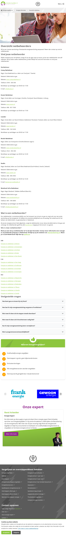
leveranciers (28, 225)
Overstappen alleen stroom (9, 494)
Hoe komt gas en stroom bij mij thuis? (14, 301)
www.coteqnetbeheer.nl (13, 79)
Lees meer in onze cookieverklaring (28, 528)
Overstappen (5, 479)
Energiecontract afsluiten (35, 473)
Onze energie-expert (8, 515)
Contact (4, 518)
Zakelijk (4, 476)
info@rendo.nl (9, 157)
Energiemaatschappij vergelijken (11, 482)
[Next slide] (60, 394)
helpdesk (17, 509)
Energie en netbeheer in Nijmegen (11, 281)
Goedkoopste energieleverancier (11, 488)
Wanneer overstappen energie (10, 497)
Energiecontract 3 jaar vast (35, 479)
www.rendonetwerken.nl (13, 148)
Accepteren (6, 532)
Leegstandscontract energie (36, 494)
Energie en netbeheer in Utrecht (10, 290)
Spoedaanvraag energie (34, 491)
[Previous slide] (5, 394)
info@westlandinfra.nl (11, 207)
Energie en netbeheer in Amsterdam (11, 247)
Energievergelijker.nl (20, 421)
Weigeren (16, 532)
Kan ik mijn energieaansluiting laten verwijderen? (18, 326)
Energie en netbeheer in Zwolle (10, 293)
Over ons (4, 512)
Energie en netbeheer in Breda (10, 253)
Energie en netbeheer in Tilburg (10, 287)
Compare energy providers (35, 500)
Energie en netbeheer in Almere (10, 244)
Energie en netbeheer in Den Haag (11, 262)
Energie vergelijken (7, 473)
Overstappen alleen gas (8, 491)
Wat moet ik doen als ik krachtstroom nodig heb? (18, 319)
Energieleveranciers (7, 485)
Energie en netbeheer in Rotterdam (11, 284)
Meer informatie (11, 434)
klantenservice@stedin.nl (12, 182)
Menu (60, 4)
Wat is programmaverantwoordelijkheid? (15, 332)
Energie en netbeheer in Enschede (11, 268)
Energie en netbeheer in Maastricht (11, 278)
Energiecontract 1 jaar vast (35, 476)
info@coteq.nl (9, 89)
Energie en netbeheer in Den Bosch (11, 256)
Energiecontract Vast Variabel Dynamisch (39, 482)
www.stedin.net (11, 173)
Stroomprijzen (32, 488)
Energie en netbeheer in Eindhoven (11, 265)
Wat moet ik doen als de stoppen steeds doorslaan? (19, 313)
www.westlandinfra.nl (12, 197)
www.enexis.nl (10, 104)
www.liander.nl (10, 126)
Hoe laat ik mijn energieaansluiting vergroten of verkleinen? (22, 307)
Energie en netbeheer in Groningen (11, 271)
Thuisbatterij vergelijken (35, 497)
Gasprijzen (31, 485)
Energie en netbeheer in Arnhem (10, 250)
